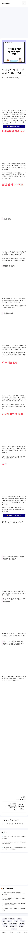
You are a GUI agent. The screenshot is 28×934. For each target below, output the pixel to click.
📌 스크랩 (19, 932)
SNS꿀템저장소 (13, 926)
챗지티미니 (19, 918)
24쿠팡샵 (21, 926)
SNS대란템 (22, 921)
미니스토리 (12, 918)
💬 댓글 (11, 932)
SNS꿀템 (5, 926)
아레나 (3, 921)
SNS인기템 (5, 923)
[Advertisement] (14, 22)
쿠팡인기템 (14, 928)
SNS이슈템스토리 (13, 923)
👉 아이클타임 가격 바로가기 (14, 126)
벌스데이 (9, 921)
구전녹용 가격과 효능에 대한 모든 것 (20, 806)
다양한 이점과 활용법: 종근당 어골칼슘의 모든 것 (12, 806)
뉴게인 (16, 921)
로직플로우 (6, 3)
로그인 (15, 823)
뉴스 (24, 797)
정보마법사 (5, 918)
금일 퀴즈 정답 (8, 888)
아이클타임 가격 (21, 799)
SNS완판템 (22, 923)
